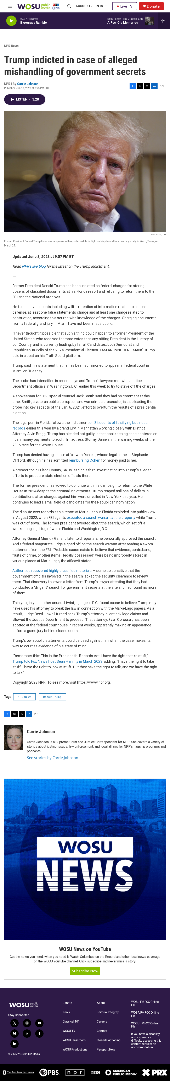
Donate (153, 6)
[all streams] (164, 20)
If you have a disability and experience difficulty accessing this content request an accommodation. (146, 1040)
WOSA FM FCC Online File (145, 1014)
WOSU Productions (75, 1049)
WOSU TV (69, 1030)
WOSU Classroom (74, 1040)
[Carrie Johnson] (13, 737)
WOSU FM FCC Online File (145, 1003)
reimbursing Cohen (84, 460)
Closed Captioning (108, 1040)
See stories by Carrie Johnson (52, 757)
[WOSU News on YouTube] (85, 859)
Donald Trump (52, 697)
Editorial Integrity (108, 1012)
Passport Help (106, 1049)
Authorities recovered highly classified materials (52, 570)
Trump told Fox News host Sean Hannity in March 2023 (57, 661)
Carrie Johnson (27, 84)
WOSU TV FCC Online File (145, 1025)
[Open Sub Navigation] (106, 6)
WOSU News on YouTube (85, 949)
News (66, 1012)
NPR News (11, 46)
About (101, 1003)
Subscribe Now (85, 970)
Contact (102, 1030)
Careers (102, 1021)
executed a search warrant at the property (101, 517)
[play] (11, 20)
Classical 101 (71, 1021)
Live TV (126, 6)
